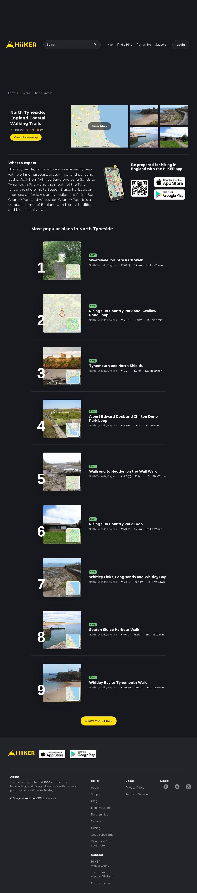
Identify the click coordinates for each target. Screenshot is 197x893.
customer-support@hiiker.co (103, 874)
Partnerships (99, 814)
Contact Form (100, 883)
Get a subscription (103, 834)
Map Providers (100, 808)
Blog (94, 801)
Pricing (95, 828)
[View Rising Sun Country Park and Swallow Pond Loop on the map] (73, 324)
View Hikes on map (26, 137)
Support (160, 44)
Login (181, 44)
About (95, 787)
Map (110, 44)
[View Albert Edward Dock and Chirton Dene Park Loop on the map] (73, 430)
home (11, 93)
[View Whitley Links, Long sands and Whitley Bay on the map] (73, 588)
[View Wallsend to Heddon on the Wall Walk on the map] (73, 482)
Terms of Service (137, 794)
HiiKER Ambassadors (100, 863)
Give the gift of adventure (101, 843)
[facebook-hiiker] (166, 786)
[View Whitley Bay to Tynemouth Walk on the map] (73, 694)
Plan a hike (143, 44)
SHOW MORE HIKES (98, 721)
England (25, 93)
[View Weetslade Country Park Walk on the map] (73, 271)
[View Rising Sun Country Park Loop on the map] (73, 535)
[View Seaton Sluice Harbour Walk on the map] (73, 641)
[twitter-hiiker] (177, 786)
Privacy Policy (135, 787)
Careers (96, 821)
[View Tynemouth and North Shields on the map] (73, 377)
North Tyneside (43, 93)
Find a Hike (124, 44)
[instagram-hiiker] (188, 786)
